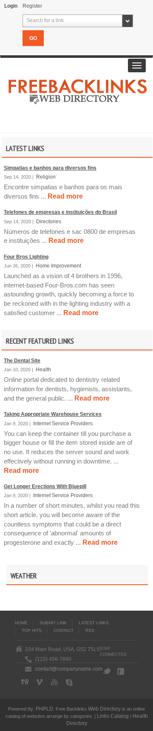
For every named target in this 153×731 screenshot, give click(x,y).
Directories (48, 221)
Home (21, 622)
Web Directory (104, 708)
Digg (25, 682)
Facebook (121, 671)
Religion (46, 176)
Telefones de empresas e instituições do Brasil (60, 212)
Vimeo (40, 682)
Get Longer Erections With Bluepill (45, 486)
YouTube (55, 682)
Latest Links (94, 622)
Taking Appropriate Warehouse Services (53, 414)
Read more (65, 196)
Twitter (106, 671)
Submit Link (53, 622)
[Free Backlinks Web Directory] (78, 94)
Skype (70, 682)
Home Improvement (58, 265)
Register (32, 6)
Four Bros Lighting (26, 257)
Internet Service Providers (63, 423)
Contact (64, 630)
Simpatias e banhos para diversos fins (50, 168)
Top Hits (32, 630)
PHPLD (44, 708)
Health (43, 369)
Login (10, 6)
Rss (89, 630)
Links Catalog (113, 716)
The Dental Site (22, 361)
